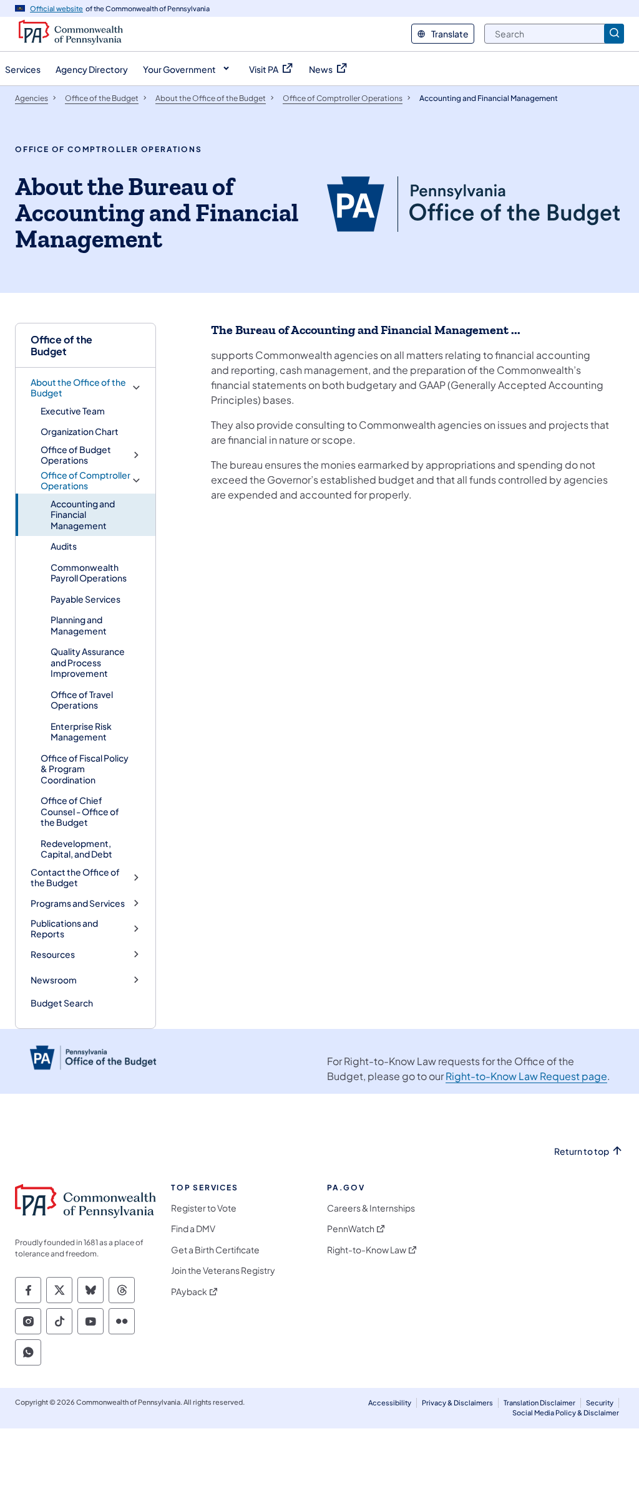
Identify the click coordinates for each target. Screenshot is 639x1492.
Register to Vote (204, 1208)
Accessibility (389, 1403)
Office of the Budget (61, 345)
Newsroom (54, 980)
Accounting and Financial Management (83, 514)
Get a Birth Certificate (215, 1250)
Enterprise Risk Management (81, 731)
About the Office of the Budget (78, 388)
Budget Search (62, 1002)
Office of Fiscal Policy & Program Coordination (85, 768)
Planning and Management (79, 625)
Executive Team (73, 410)
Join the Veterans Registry (223, 1270)
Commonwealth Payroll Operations (89, 573)
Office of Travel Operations (82, 700)
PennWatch (350, 1228)
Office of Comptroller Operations (85, 481)
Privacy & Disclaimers (457, 1403)
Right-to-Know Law (366, 1250)
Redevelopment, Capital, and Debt (76, 849)
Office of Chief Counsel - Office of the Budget (80, 811)
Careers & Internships (371, 1208)
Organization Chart (80, 431)
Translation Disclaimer (539, 1403)
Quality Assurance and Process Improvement (88, 662)
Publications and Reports (64, 929)
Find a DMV (193, 1228)
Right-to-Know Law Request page (526, 1076)
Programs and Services (78, 903)
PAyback (189, 1291)
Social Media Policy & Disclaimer (565, 1412)
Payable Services (85, 599)
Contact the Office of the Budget (75, 878)
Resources (53, 954)
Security (599, 1403)
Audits (64, 546)
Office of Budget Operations (76, 455)
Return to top (581, 1151)
